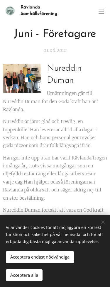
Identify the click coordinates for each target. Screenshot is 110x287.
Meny (101, 11)
